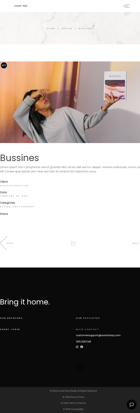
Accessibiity (77, 409)
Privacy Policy (78, 397)
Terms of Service (77, 403)
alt (4, 65)
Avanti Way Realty (67, 390)
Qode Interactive (14, 185)
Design (5, 206)
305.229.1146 (83, 341)
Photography (24, 206)
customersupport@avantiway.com (98, 335)
